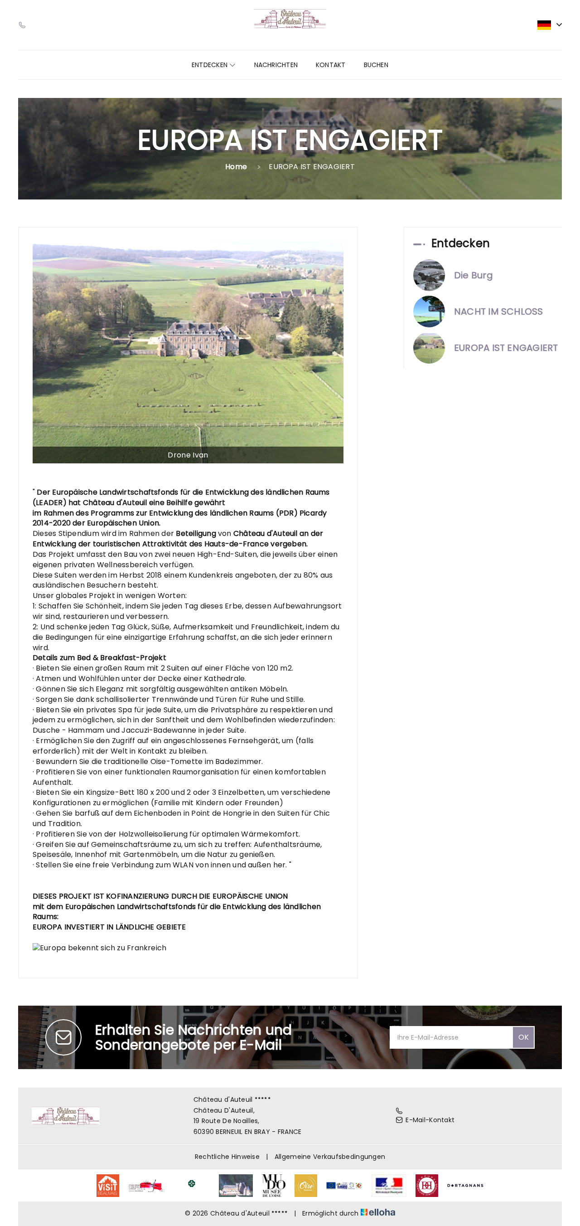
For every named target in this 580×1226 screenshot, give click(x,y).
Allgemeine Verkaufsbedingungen (330, 1156)
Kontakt (331, 64)
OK (523, 1037)
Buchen (376, 64)
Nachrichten (276, 64)
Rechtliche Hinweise (227, 1156)
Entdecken (210, 64)
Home (236, 166)
